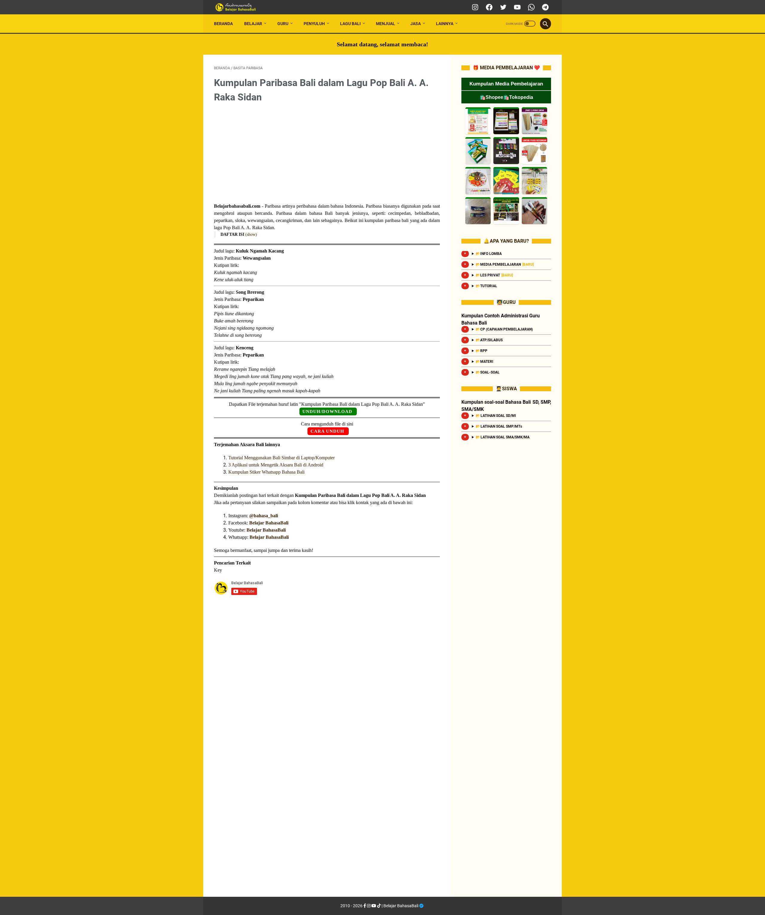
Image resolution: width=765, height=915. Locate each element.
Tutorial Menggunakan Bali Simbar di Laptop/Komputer (281, 457)
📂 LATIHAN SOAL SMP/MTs (499, 426)
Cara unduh (327, 431)
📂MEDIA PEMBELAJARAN (505, 264)
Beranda (223, 23)
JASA (415, 23)
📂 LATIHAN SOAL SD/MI (496, 416)
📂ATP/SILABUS (489, 340)
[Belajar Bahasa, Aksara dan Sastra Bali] (247, 7)
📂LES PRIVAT (494, 275)
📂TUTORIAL (486, 286)
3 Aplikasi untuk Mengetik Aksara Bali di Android (275, 464)
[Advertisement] (327, 153)
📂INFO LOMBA (489, 254)
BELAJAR (253, 23)
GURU (282, 23)
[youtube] (516, 7)
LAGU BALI (350, 23)
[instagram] (474, 7)
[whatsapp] (530, 7)
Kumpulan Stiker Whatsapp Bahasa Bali (266, 472)
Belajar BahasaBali (268, 522)
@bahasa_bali (263, 515)
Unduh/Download (327, 411)
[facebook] (488, 7)
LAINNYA (444, 23)
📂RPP (482, 351)
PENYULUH (314, 23)
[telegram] (544, 7)
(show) (251, 234)
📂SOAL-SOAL (488, 372)
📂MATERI (484, 361)
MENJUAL (385, 23)
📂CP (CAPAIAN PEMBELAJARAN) (504, 329)
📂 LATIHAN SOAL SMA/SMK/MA (503, 437)
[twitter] (502, 7)
